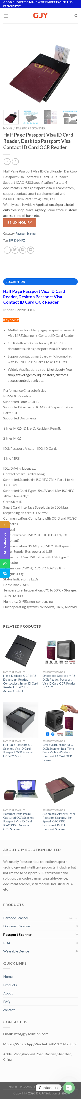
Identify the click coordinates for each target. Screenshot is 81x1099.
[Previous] (10, 69)
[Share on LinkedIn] (30, 250)
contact (9, 1010)
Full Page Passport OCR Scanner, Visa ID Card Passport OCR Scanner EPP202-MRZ (18, 750)
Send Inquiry (20, 222)
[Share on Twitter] (15, 250)
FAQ (6, 1001)
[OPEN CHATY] (69, 1088)
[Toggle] (76, 917)
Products (10, 985)
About (8, 993)
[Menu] (5, 16)
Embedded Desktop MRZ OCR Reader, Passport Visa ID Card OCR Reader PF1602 (59, 681)
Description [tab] (15, 282)
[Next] (71, 69)
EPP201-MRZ (17, 240)
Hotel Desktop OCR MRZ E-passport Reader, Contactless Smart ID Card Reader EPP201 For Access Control (20, 683)
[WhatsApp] (5, 564)
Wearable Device (16, 951)
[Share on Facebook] (7, 250)
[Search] (76, 16)
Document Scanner (17, 926)
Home (7, 128)
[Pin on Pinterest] (22, 250)
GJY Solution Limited (53, 1093)
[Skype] (5, 573)
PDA (6, 943)
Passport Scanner (31, 128)
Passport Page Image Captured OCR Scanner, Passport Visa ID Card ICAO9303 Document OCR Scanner (18, 821)
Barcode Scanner (15, 918)
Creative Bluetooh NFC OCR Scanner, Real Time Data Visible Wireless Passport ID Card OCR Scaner (58, 752)
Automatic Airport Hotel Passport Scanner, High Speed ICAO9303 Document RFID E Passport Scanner (59, 821)
